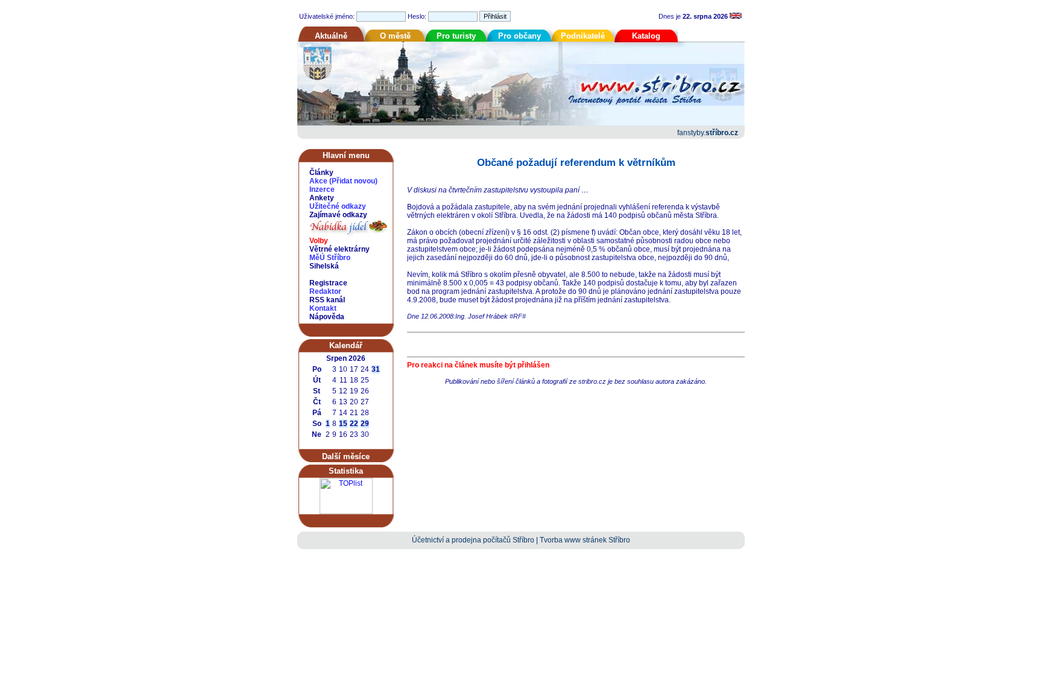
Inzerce (322, 189)
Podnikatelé (583, 35)
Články (321, 172)
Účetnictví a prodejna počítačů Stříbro (473, 540)
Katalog (646, 35)
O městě (395, 35)
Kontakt (322, 308)
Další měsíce (346, 456)
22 (354, 423)
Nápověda (326, 317)
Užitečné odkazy (337, 206)
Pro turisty (456, 35)
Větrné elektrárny (339, 249)
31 (375, 369)
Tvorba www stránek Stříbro (585, 540)
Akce (318, 181)
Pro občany (519, 35)
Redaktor (325, 291)
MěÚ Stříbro (329, 257)
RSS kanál (327, 300)
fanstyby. (707, 133)
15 (343, 423)
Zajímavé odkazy (338, 215)
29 (365, 423)
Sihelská (324, 266)
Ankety (321, 198)
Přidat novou (353, 181)
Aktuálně (331, 35)
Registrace (328, 283)
